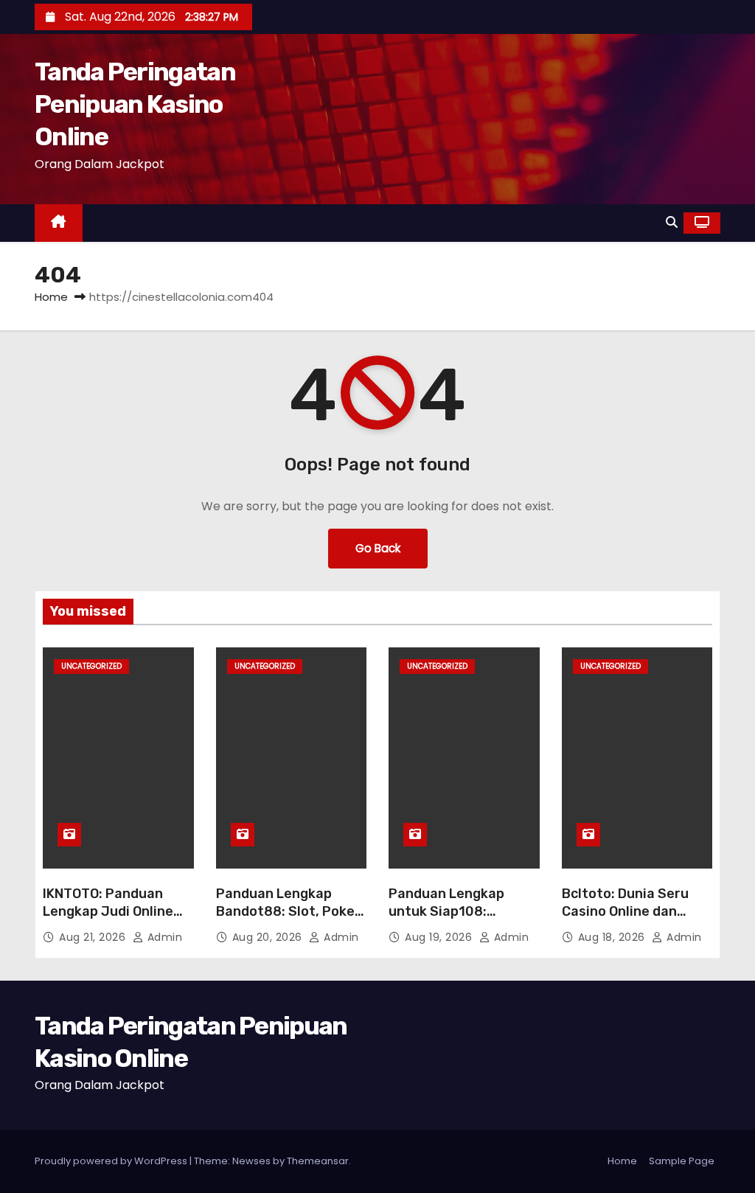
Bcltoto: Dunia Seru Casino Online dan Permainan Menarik (625, 911)
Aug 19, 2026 (440, 937)
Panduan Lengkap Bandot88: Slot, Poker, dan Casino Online (289, 911)
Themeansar (318, 1161)
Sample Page (681, 1161)
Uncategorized (91, 666)
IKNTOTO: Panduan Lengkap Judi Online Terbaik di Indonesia (108, 911)
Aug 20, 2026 (269, 937)
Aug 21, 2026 (94, 937)
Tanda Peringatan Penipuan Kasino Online (135, 104)
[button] (672, 222)
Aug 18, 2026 (613, 937)
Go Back (377, 548)
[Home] (59, 223)
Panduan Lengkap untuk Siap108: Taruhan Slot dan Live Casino (459, 920)
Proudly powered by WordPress (112, 1161)
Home (51, 297)
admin (163, 937)
